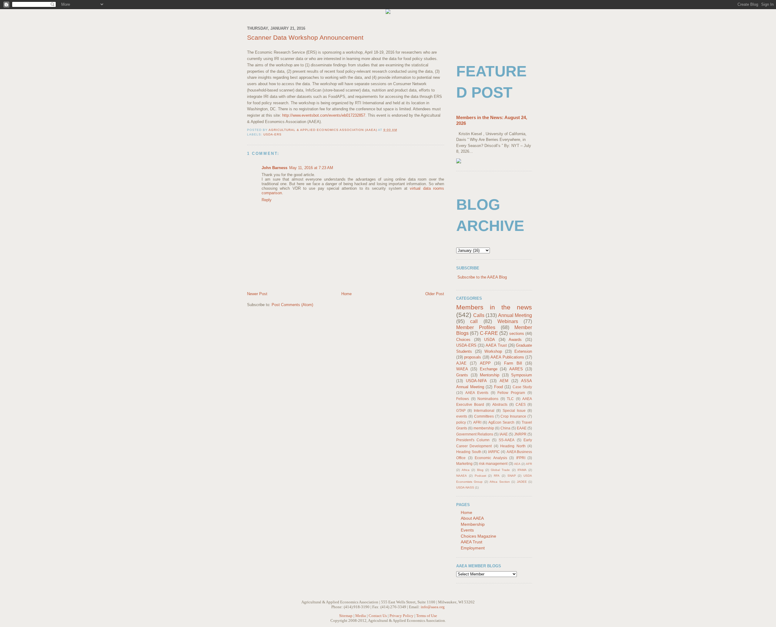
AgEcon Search (501, 422)
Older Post (434, 294)
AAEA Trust (496, 345)
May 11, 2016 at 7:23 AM (311, 167)
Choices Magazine (478, 536)
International (484, 410)
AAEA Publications (507, 357)
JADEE (522, 481)
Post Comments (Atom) (292, 304)
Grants (462, 375)
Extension (523, 351)
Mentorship (489, 375)
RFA (497, 475)
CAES (521, 404)
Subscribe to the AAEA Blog (482, 277)
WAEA (462, 369)
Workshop (493, 351)
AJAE (461, 363)
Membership (473, 524)
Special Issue (514, 410)
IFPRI (520, 458)
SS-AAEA (506, 440)
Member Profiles (475, 327)
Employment (473, 547)
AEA (517, 463)
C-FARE (489, 333)
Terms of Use (426, 615)
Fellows (462, 399)
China (505, 428)
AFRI (477, 422)
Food (498, 387)
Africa (466, 470)
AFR (529, 463)
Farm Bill (513, 363)
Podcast (480, 475)
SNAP (511, 475)
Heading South (468, 452)
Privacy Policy (401, 615)
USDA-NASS (465, 487)
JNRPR (520, 434)
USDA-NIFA (476, 381)
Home (346, 294)
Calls (478, 315)
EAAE (522, 428)
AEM (504, 381)
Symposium (521, 375)
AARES (516, 369)
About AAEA (472, 518)
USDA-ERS (272, 134)
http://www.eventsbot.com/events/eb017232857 (323, 115)
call (474, 321)
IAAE (504, 434)
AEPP (485, 363)
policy (461, 422)
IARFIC (494, 452)
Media (360, 615)
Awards (515, 339)
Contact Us (378, 615)
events (461, 416)
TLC (510, 399)
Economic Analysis (491, 458)
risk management (493, 463)
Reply (267, 200)
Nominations (487, 399)
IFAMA (522, 470)
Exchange (488, 369)
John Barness (274, 167)
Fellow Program (511, 393)
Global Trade (500, 470)
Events (467, 530)
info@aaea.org (433, 607)
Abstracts (499, 404)
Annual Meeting (515, 315)
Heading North (512, 446)
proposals (472, 357)
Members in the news (494, 307)
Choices (463, 339)
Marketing (464, 463)
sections (516, 333)
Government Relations (474, 434)
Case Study (522, 387)
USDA (489, 339)
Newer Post (257, 294)
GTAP (461, 410)
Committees (484, 416)
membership (483, 428)
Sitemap (346, 615)
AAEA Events (476, 393)
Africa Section (500, 481)
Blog (480, 470)
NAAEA (461, 475)
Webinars (507, 321)
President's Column (473, 440)
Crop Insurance (513, 416)
